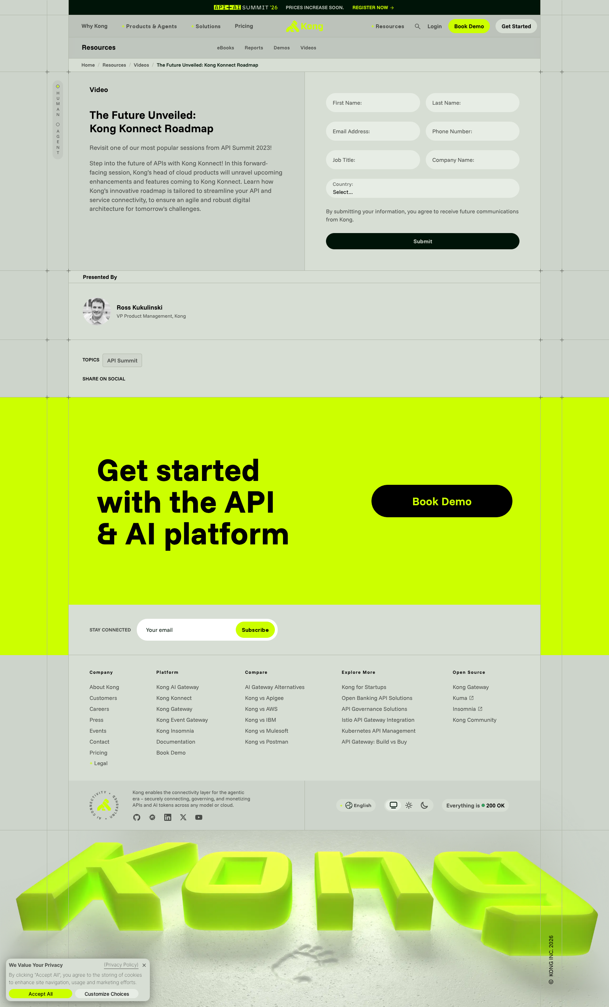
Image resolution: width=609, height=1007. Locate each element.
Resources (387, 26)
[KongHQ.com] (304, 26)
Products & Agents (149, 26)
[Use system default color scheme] (393, 805)
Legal (98, 763)
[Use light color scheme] (409, 805)
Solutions (206, 26)
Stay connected (110, 630)
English (355, 805)
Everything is (475, 805)
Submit (422, 241)
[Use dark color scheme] (424, 805)
